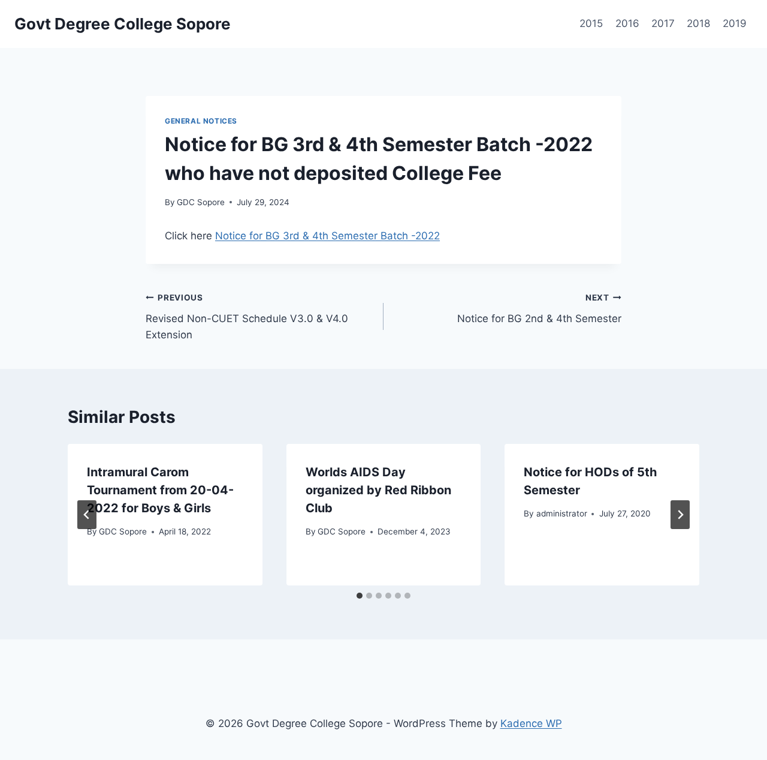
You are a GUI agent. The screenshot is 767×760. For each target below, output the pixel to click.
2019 (735, 23)
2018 (698, 23)
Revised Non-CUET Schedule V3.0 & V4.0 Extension (247, 317)
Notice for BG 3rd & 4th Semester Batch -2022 (327, 236)
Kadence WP (531, 723)
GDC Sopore (201, 202)
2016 (627, 23)
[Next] (680, 514)
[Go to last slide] (86, 514)
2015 (591, 23)
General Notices (201, 120)
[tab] (360, 596)
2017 (663, 23)
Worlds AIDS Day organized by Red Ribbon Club (378, 490)
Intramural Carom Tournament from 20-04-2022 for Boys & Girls (160, 490)
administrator (561, 513)
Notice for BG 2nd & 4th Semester (539, 309)
